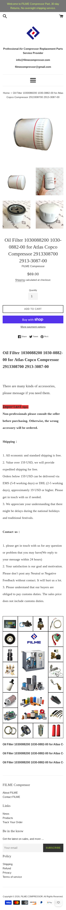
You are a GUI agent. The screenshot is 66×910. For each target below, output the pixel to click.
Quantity (33, 290)
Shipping (20, 279)
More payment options (33, 326)
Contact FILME (11, 796)
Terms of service (12, 876)
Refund (7, 868)
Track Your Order (13, 822)
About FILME (10, 792)
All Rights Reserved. (53, 896)
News (6, 813)
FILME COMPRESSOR (32, 896)
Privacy (7, 872)
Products (8, 817)
